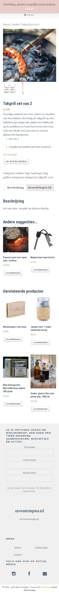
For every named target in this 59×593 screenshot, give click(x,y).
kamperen (18, 177)
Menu (31, 15)
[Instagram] (14, 574)
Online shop (41, 547)
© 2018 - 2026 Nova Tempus (15, 587)
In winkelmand (16, 161)
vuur (50, 177)
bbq (45, 173)
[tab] (15, 187)
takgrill (42, 177)
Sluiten (29, 8)
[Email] (45, 574)
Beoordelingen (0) (39, 187)
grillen (7, 177)
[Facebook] (29, 574)
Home (6, 24)
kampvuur (31, 177)
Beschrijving (15, 187)
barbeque (36, 173)
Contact (18, 554)
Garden (15, 24)
